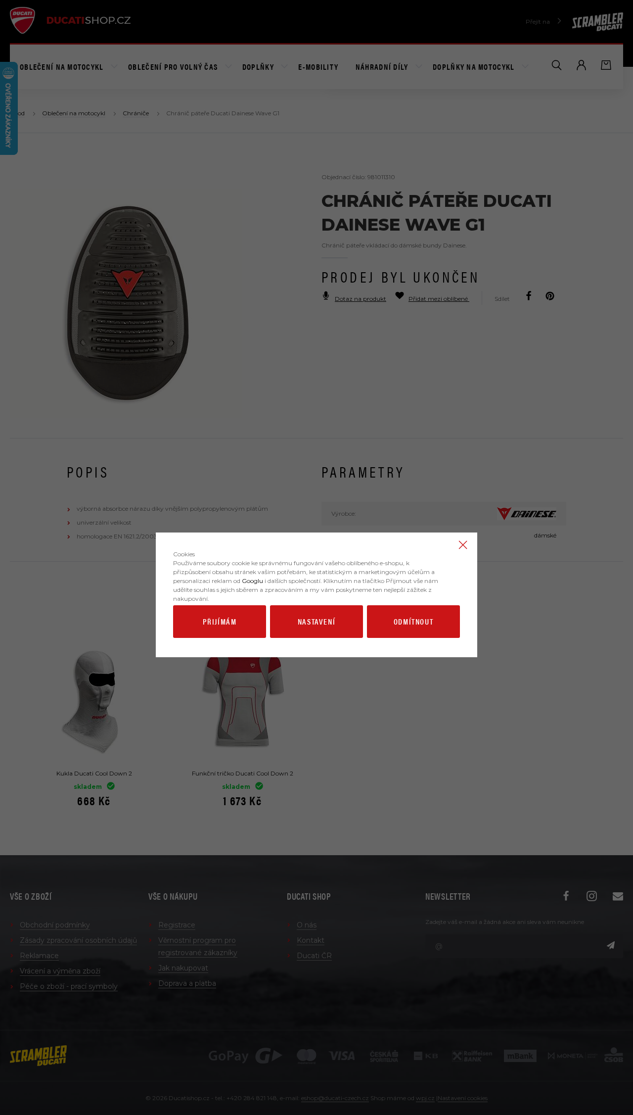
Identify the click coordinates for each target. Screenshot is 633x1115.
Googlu (252, 580)
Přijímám (220, 621)
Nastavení (316, 621)
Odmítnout (413, 621)
